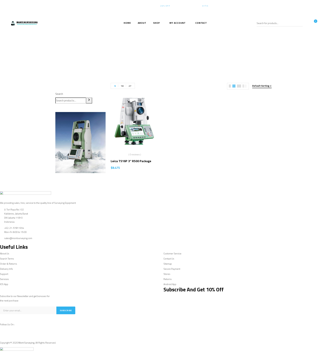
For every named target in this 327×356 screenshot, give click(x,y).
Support (4, 274)
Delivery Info (6, 269)
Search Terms (7, 258)
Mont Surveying (26, 342)
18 (122, 86)
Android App (170, 284)
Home (132, 57)
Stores (167, 274)
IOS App (4, 284)
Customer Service (172, 253)
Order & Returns (8, 263)
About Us (4, 253)
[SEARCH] (300, 23)
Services (4, 279)
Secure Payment (172, 269)
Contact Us (169, 258)
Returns (168, 279)
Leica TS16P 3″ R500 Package (131, 161)
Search (59, 94)
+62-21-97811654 (307, 6)
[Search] (89, 100)
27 (130, 86)
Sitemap (168, 263)
